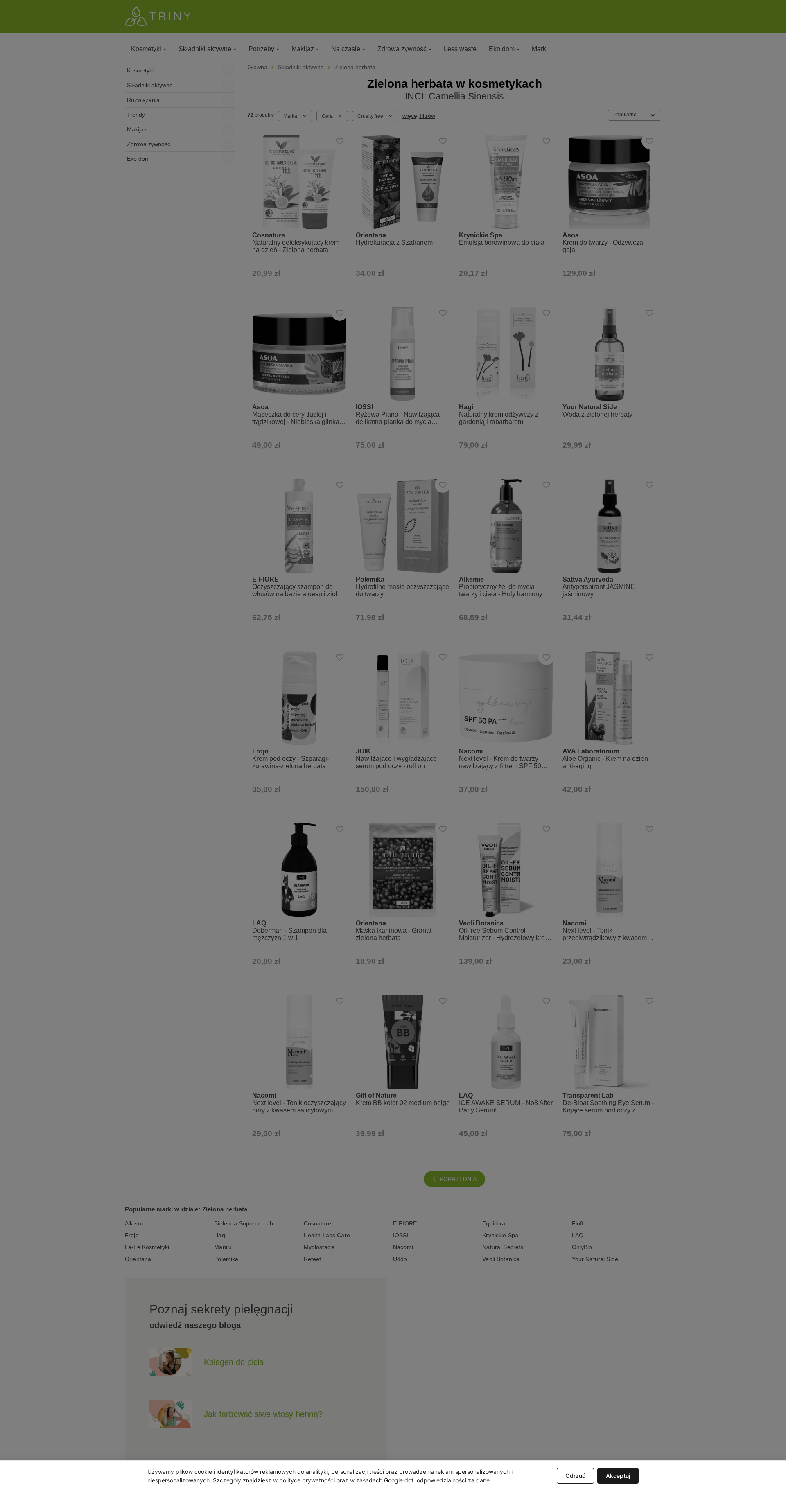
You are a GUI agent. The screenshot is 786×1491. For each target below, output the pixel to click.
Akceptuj (618, 1475)
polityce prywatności (307, 1480)
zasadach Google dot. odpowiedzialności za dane (423, 1480)
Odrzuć (575, 1475)
